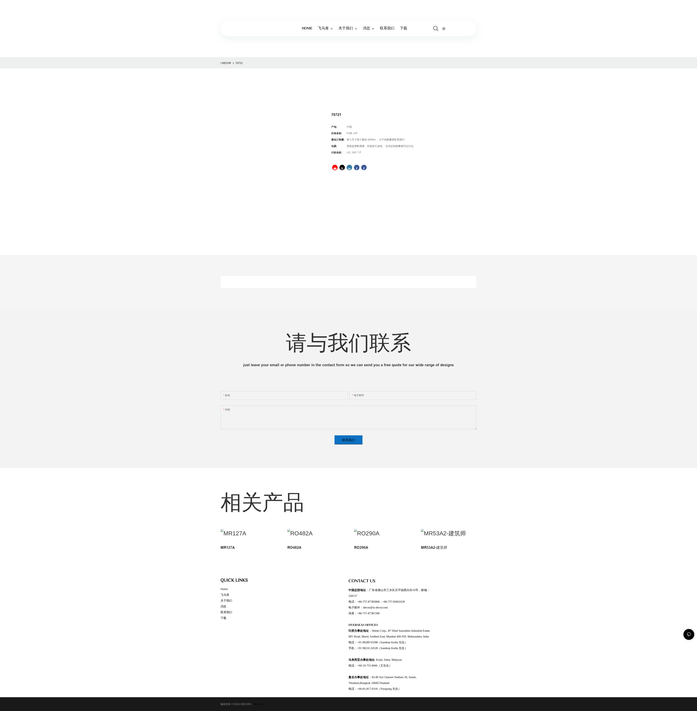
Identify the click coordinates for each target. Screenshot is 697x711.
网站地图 (257, 704)
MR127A (228, 547)
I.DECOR (226, 63)
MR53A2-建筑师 (434, 547)
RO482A (294, 547)
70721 (239, 63)
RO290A (361, 547)
